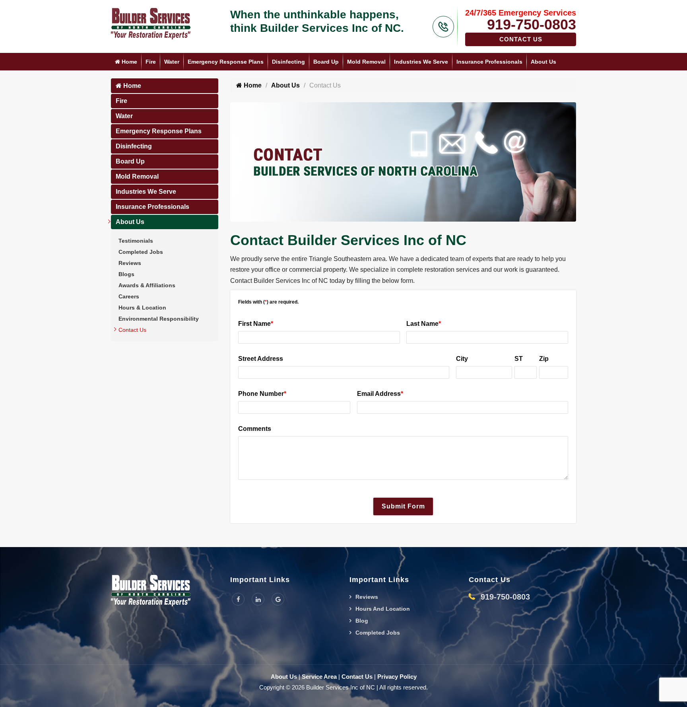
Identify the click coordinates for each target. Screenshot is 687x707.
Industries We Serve (421, 61)
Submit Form (403, 506)
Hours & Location (142, 307)
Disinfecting (288, 61)
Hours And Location (382, 609)
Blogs (126, 274)
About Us (543, 61)
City (462, 358)
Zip (544, 358)
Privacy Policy (397, 676)
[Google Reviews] (278, 599)
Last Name (423, 323)
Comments (254, 428)
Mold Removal (366, 61)
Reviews (129, 263)
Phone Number (262, 393)
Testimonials (135, 241)
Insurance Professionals (489, 61)
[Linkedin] (258, 599)
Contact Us (520, 39)
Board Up (326, 61)
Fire (151, 61)
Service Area (319, 676)
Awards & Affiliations (146, 285)
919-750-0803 (531, 24)
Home (128, 61)
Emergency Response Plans (226, 61)
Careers (128, 296)
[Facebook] (238, 599)
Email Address (380, 393)
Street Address (260, 358)
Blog (361, 620)
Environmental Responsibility (158, 319)
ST (518, 358)
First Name (255, 323)
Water (171, 61)
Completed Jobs (140, 252)
